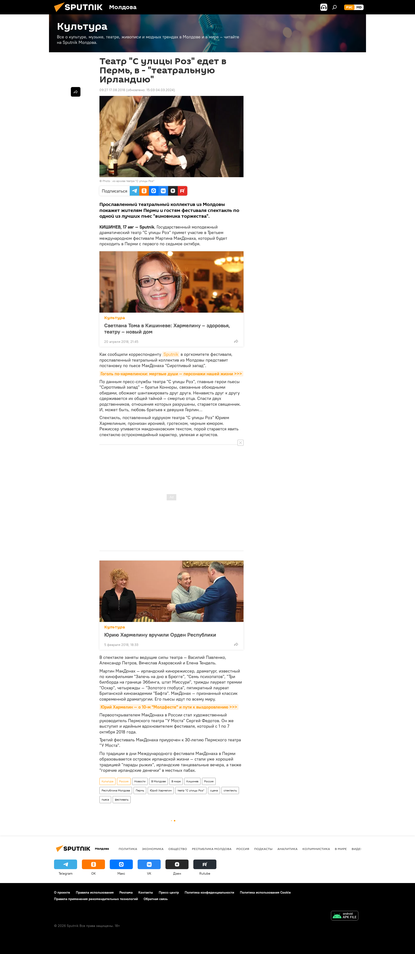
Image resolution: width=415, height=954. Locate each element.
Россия (123, 781)
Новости (140, 781)
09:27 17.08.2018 (112, 90)
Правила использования (95, 892)
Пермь (140, 790)
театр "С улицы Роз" (190, 790)
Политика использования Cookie (265, 892)
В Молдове (158, 781)
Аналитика (287, 849)
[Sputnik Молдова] (80, 13)
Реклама (126, 892)
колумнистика (316, 849)
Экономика (153, 849)
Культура (114, 318)
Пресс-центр (169, 892)
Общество (177, 849)
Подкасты (263, 849)
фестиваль (121, 799)
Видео (357, 849)
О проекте (62, 892)
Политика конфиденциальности (209, 892)
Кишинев (192, 781)
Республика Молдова (116, 790)
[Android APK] (344, 916)
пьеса (105, 799)
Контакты (145, 892)
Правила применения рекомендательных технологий (96, 899)
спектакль (230, 790)
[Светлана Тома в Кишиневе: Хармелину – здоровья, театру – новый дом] (171, 282)
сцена (214, 790)
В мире (176, 781)
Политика (128, 849)
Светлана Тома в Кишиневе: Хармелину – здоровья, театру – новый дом (167, 328)
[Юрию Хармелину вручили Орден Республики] (171, 591)
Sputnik (171, 354)
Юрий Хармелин (161, 790)
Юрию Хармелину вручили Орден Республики (160, 635)
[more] (236, 341)
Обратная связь (156, 899)
